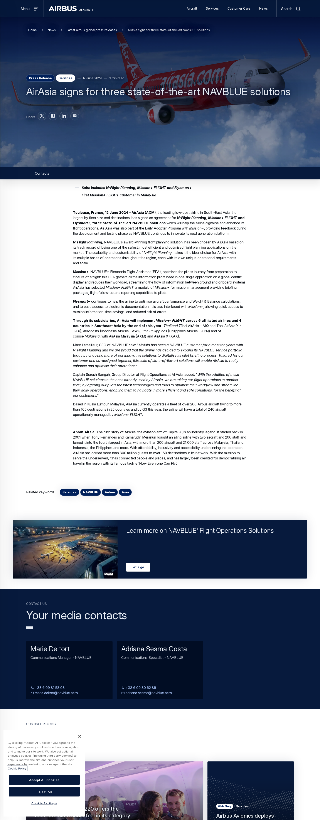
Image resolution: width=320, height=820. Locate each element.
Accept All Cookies (44, 780)
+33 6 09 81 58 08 (49, 687)
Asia (125, 492)
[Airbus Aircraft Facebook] (53, 116)
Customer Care (238, 8)
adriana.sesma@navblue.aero (148, 693)
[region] (44, 773)
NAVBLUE (90, 492)
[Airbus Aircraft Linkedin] (63, 116)
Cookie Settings (44, 803)
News (263, 8)
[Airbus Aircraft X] (42, 116)
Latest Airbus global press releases (92, 30)
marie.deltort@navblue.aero (56, 693)
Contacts (42, 173)
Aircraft (192, 8)
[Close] (79, 736)
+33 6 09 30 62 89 (140, 687)
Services (212, 8)
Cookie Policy (17, 768)
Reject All (44, 791)
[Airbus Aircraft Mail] (74, 116)
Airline (110, 492)
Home (32, 30)
